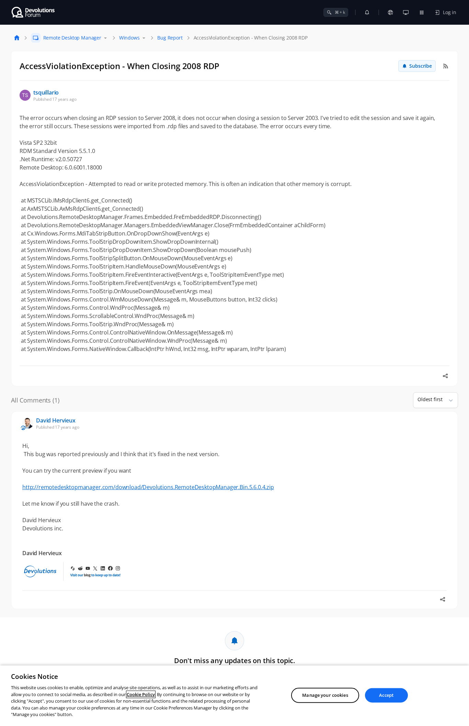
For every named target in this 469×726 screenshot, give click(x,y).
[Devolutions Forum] (33, 12)
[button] (448, 400)
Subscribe (420, 66)
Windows (129, 37)
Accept (386, 695)
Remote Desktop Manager (72, 37)
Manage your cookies (325, 695)
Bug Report (169, 37)
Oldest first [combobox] (430, 399)
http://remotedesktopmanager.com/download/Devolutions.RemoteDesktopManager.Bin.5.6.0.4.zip (148, 487)
